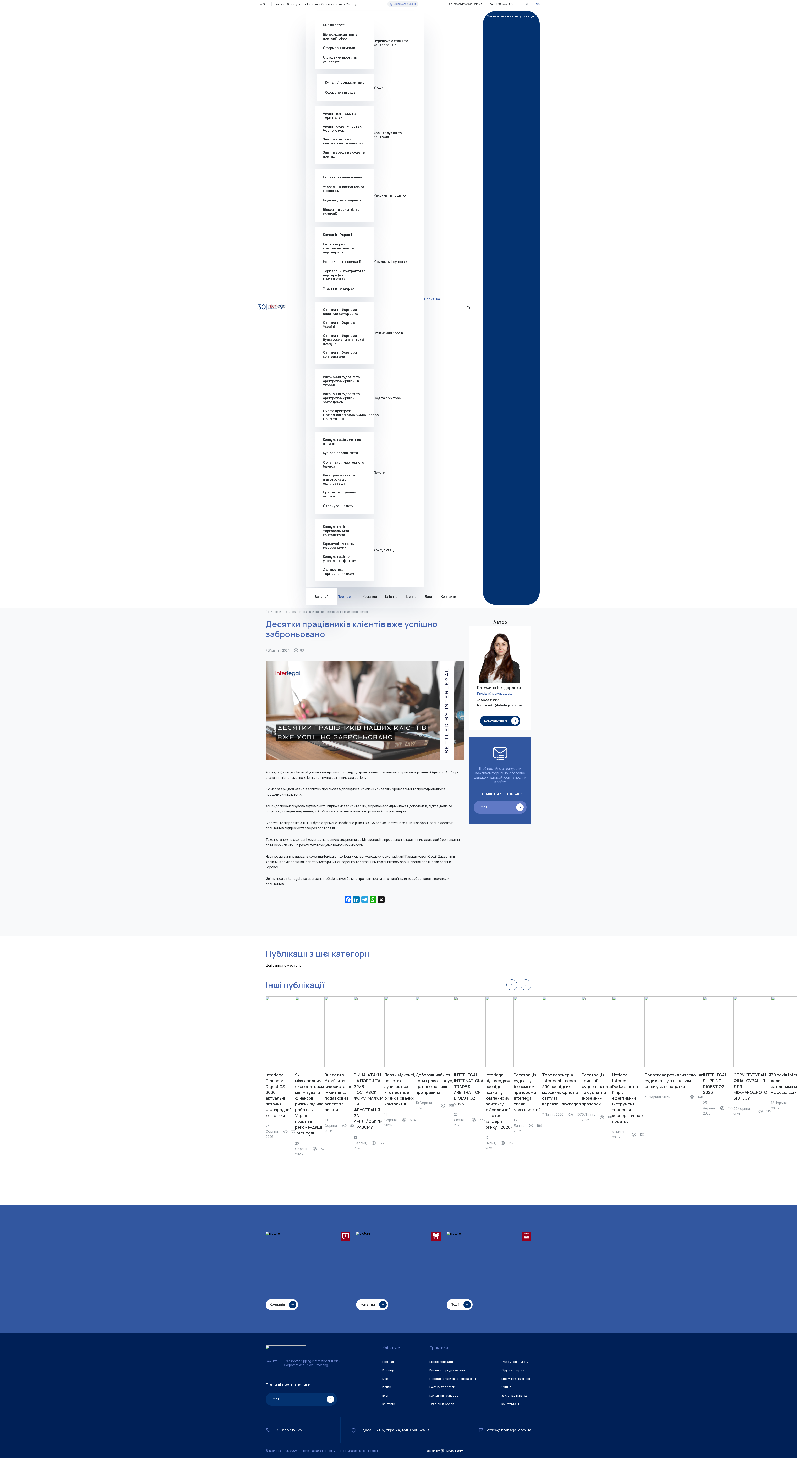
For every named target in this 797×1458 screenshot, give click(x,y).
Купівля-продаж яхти (340, 453)
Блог (429, 597)
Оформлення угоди (339, 47)
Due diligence (334, 25)
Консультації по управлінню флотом (339, 559)
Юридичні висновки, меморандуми (339, 546)
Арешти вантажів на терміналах (339, 115)
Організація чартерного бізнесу (343, 464)
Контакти (448, 597)
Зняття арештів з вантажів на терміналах (343, 141)
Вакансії (321, 596)
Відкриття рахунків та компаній (341, 212)
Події (455, 1304)
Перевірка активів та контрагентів (391, 43)
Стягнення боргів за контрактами (340, 354)
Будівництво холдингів (342, 200)
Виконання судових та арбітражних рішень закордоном (341, 398)
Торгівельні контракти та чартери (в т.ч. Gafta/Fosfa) (344, 275)
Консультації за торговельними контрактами (336, 531)
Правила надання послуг (319, 1451)
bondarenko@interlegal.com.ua (499, 705)
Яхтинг (379, 472)
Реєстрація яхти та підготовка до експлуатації (339, 479)
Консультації (385, 550)
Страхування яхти (338, 505)
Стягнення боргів (388, 333)
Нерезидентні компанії (342, 261)
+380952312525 (504, 4)
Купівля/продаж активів (344, 82)
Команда (370, 597)
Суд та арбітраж (387, 398)
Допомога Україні (405, 4)
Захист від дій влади (514, 1395)
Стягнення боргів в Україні (339, 324)
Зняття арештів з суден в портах (344, 154)
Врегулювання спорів (516, 1379)
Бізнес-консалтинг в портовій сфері (340, 36)
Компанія (277, 1304)
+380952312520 (488, 700)
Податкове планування (342, 177)
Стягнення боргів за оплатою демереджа (340, 312)
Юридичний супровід (391, 261)
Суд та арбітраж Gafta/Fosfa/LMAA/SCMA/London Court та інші (348, 415)
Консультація (495, 721)
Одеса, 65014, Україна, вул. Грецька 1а (394, 1430)
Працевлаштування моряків (339, 494)
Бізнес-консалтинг (442, 1362)
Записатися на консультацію (511, 16)
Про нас (344, 596)
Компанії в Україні (337, 234)
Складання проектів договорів (340, 59)
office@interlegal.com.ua (468, 4)
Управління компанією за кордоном (343, 189)
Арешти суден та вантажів (388, 135)
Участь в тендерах (338, 288)
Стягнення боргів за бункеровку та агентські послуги (343, 340)
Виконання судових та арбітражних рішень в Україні (341, 381)
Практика (432, 299)
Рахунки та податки (390, 195)
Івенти (411, 597)
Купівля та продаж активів (447, 1370)
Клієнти (391, 597)
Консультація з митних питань (342, 442)
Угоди (378, 87)
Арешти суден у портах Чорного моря (342, 128)
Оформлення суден (341, 92)
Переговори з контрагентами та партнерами (338, 248)
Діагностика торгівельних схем (338, 572)
